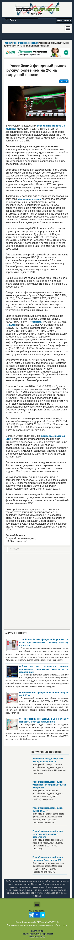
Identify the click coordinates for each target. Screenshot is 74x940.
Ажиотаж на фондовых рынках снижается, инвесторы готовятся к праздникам (43, 669)
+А (66, 81)
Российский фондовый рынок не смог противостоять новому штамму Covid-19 (43, 642)
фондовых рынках (29, 199)
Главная (8, 43)
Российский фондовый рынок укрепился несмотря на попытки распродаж (49, 785)
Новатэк (10, 324)
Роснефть (36, 321)
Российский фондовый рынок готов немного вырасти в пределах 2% (48, 834)
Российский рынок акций (25, 43)
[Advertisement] (37, 591)
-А (62, 81)
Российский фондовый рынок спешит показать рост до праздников (43, 720)
